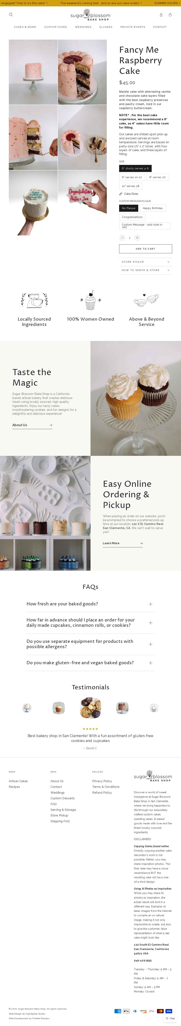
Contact (56, 786)
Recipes (14, 786)
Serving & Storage (63, 809)
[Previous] (18, 708)
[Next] (162, 708)
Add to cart (145, 249)
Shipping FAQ (60, 821)
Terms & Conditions (106, 786)
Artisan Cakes (18, 781)
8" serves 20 (157, 177)
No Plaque (128, 208)
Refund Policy (102, 792)
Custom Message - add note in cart (142, 226)
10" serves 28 (130, 186)
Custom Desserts (63, 798)
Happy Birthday (153, 208)
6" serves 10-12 (132, 177)
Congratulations (132, 217)
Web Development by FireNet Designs (29, 1018)
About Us (57, 781)
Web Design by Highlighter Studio (27, 1014)
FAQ (54, 804)
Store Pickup (59, 815)
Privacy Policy (102, 781)
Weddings (58, 792)
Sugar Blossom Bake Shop (32, 1009)
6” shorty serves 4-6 (135, 168)
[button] (10, 15)
